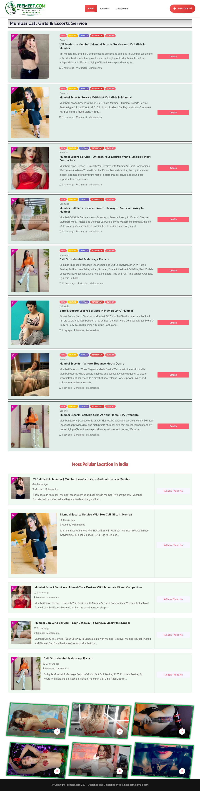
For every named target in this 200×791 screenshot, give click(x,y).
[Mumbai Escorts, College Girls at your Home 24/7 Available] (30, 426)
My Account (121, 8)
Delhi (79, 729)
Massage (64, 255)
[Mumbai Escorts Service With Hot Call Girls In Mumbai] (30, 112)
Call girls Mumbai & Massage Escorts (84, 259)
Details (173, 56)
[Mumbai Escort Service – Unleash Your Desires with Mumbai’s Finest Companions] (30, 168)
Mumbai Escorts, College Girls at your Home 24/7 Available (99, 415)
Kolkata (143, 729)
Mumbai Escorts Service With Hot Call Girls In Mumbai (96, 97)
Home (91, 8)
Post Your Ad (185, 8)
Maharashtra (95, 67)
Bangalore (20, 769)
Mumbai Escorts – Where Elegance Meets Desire (92, 363)
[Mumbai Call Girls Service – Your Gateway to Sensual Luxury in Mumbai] (30, 219)
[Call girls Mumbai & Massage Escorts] (30, 270)
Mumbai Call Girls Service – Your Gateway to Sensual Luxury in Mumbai (102, 210)
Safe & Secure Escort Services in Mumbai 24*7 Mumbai (96, 311)
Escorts (64, 40)
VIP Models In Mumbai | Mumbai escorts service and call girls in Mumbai (102, 46)
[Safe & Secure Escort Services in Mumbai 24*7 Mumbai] (30, 323)
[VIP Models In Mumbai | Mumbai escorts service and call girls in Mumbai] (30, 56)
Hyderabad (83, 769)
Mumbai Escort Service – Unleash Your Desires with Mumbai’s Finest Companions (105, 158)
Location (104, 8)
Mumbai (82, 67)
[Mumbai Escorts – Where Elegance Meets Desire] (30, 374)
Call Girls (64, 203)
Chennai (143, 769)
